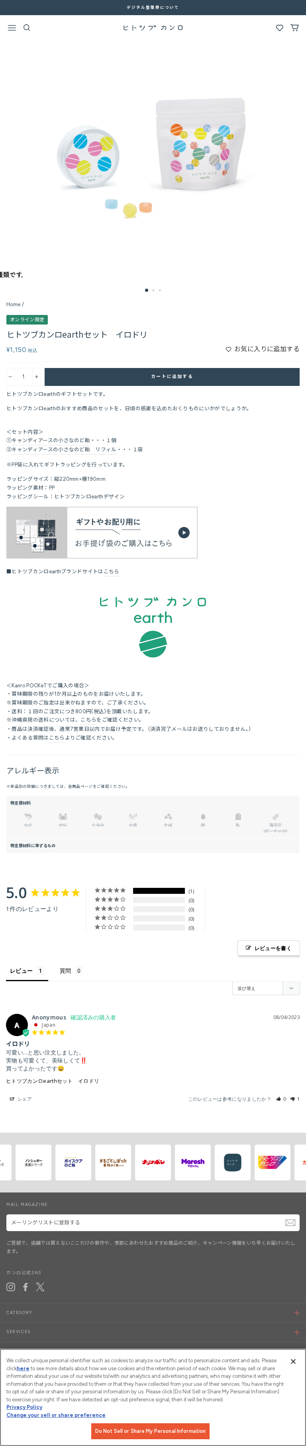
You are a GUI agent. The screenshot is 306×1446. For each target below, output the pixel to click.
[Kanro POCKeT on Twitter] (40, 1287)
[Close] (293, 1361)
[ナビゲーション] (12, 29)
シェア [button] (24, 1099)
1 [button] (147, 291)
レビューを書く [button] (273, 948)
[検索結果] (27, 29)
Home (13, 304)
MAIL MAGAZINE (27, 1204)
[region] (153, 1397)
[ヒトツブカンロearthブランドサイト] (153, 656)
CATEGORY (19, 1312)
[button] (281, 1099)
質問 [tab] (65, 970)
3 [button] (161, 291)
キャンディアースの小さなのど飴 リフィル (64, 449)
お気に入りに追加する (267, 349)
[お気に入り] (279, 29)
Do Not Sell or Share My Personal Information (150, 1431)
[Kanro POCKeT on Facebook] (25, 1287)
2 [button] (154, 291)
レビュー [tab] (21, 970)
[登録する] (290, 1223)
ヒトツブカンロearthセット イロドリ (52, 1080)
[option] (153, 7)
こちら (112, 571)
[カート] (294, 29)
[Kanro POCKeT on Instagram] (10, 1287)
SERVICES (18, 1331)
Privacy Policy (24, 1407)
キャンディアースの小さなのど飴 (51, 440)
